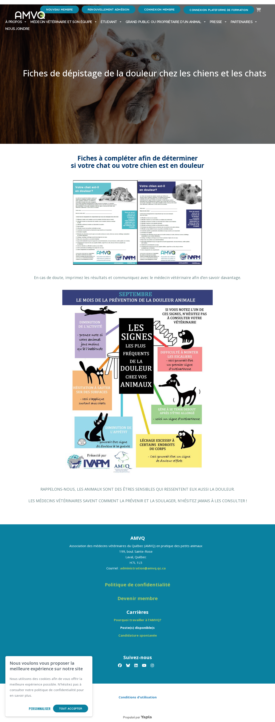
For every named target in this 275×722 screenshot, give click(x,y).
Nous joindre (17, 29)
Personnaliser (39, 708)
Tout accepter (70, 708)
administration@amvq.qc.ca (143, 568)
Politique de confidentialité (137, 584)
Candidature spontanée (137, 635)
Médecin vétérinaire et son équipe (61, 22)
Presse (216, 22)
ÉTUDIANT (109, 22)
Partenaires (241, 22)
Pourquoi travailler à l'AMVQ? (137, 620)
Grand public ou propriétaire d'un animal (163, 22)
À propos (13, 22)
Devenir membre (138, 598)
